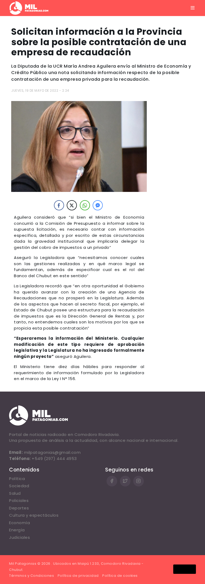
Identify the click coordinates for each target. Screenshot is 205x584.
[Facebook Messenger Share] (98, 205)
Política (17, 478)
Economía (19, 522)
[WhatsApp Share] (85, 205)
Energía (17, 530)
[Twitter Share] (72, 205)
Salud (15, 493)
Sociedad (19, 486)
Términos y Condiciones (31, 575)
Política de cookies (120, 575)
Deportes (19, 508)
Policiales (19, 500)
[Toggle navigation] (192, 8)
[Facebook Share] (59, 205)
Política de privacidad (78, 575)
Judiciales (19, 537)
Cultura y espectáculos (33, 515)
